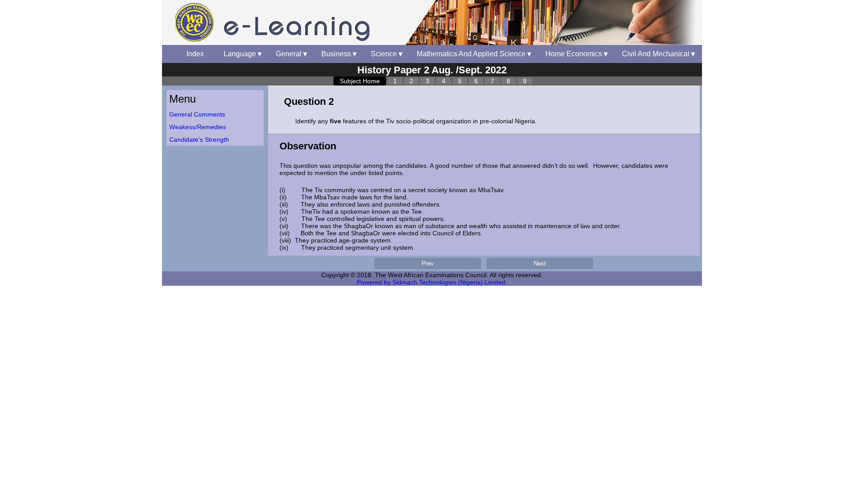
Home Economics (576, 54)
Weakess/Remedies (197, 126)
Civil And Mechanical (658, 54)
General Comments (197, 114)
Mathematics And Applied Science (474, 54)
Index (197, 54)
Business (338, 54)
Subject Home (360, 81)
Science (386, 54)
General (291, 54)
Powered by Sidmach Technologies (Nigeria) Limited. (432, 282)
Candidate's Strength (199, 139)
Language (242, 54)
